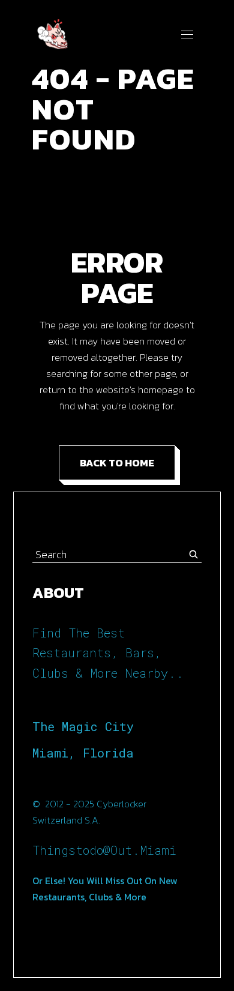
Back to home (117, 463)
